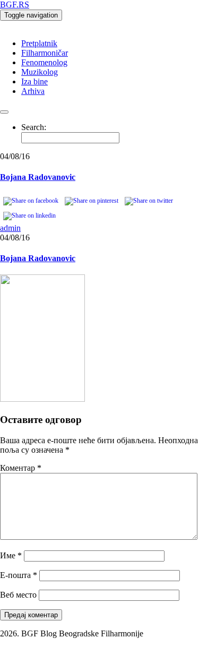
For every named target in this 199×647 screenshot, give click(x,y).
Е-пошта (18, 575)
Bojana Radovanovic (37, 177)
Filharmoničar (44, 52)
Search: (33, 127)
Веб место (18, 594)
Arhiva (33, 91)
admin (10, 227)
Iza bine (34, 81)
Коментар (20, 467)
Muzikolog (39, 71)
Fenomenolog (44, 62)
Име (11, 555)
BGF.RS (14, 4)
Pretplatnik (39, 43)
